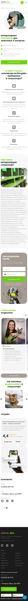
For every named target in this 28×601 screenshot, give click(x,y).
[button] (22, 2)
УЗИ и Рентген (18, 565)
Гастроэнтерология (19, 563)
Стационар (12, 8)
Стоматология (18, 560)
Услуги (7, 8)
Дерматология (4, 565)
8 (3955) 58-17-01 (7, 577)
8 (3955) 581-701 (7, 487)
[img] (8, 441)
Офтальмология (4, 563)
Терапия (3, 555)
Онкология (17, 558)
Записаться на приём (14, 62)
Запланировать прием (14, 279)
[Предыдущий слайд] (1, 399)
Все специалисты (14, 375)
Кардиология (18, 553)
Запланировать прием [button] (8, 589)
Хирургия (3, 558)
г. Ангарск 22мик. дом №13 (11, 494)
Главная (3, 8)
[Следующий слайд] (27, 399)
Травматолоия (4, 560)
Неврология (17, 555)
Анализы (3, 568)
